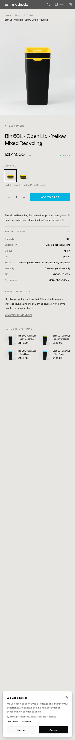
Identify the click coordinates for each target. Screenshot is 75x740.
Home (8, 15)
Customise (26, 721)
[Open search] (48, 4)
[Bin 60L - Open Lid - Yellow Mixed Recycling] (10, 175)
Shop (17, 15)
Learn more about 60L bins (18, 314)
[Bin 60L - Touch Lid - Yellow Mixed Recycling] (23, 175)
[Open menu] (6, 4)
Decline (21, 730)
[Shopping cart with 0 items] (70, 4)
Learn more (12, 721)
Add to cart (50, 197)
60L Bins (28, 15)
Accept (53, 730)
